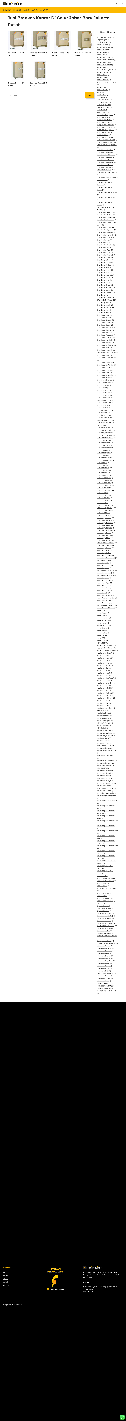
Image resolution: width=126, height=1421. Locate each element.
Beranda (7, 10)
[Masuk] (116, 3)
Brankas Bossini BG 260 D (16, 84)
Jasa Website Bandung (115, 1305)
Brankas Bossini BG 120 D (16, 54)
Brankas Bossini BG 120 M (38, 54)
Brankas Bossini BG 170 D (60, 54)
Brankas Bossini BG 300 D (38, 84)
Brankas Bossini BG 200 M (82, 54)
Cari (89, 95)
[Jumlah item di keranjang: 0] (123, 3)
